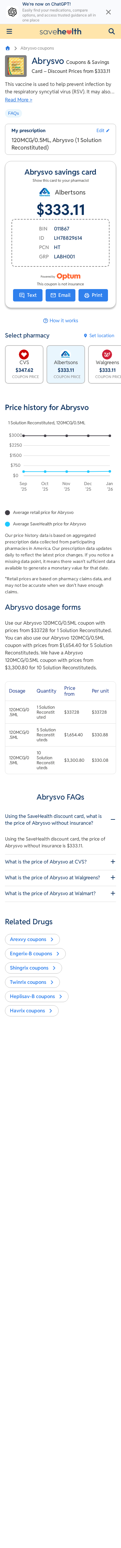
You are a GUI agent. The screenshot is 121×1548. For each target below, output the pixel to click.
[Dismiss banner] (108, 12)
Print (97, 295)
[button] (112, 31)
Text (32, 295)
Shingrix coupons (29, 968)
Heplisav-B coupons (32, 996)
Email (64, 295)
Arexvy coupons (28, 939)
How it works (64, 320)
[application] (60, 463)
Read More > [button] (18, 99)
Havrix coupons (27, 1010)
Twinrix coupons (28, 982)
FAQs (13, 113)
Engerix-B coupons (31, 953)
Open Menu (9, 31)
